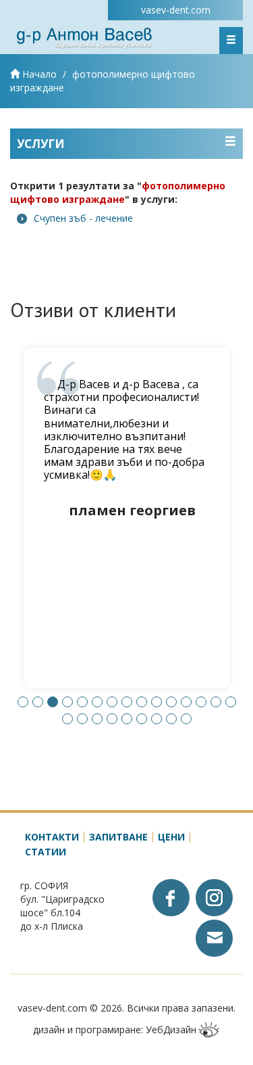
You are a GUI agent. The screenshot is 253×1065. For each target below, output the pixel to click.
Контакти (52, 836)
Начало (38, 74)
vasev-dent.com (175, 9)
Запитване (118, 836)
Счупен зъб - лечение (83, 218)
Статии (45, 851)
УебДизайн (171, 1029)
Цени (171, 836)
